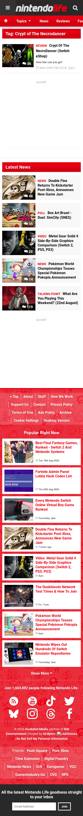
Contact (39, 404)
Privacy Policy (61, 404)
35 (30, 224)
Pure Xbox (60, 751)
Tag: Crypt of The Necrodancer (36, 33)
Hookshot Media (36, 729)
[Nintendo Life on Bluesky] (14, 714)
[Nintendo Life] (41, 8)
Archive (66, 412)
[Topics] (7, 8)
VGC (72, 767)
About (28, 396)
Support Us (20, 404)
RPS (65, 775)
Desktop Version (57, 420)
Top (15, 396)
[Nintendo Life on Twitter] (69, 702)
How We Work (62, 396)
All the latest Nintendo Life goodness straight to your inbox (41, 794)
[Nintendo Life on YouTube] (32, 702)
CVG (53, 775)
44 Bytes (49, 734)
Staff (42, 396)
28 (30, 252)
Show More (40, 673)
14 (30, 279)
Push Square (37, 751)
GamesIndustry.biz (30, 775)
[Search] (75, 8)
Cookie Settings (26, 420)
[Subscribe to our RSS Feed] (14, 702)
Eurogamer (56, 767)
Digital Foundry (56, 759)
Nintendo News (19, 767)
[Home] (6, 21)
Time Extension (27, 759)
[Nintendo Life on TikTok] (51, 702)
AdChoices (69, 734)
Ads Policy (46, 412)
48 (30, 196)
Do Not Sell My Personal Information (42, 739)
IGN (39, 767)
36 (28, 64)
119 (29, 307)
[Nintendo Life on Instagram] (32, 714)
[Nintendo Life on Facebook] (69, 714)
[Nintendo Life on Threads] (51, 714)
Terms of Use (22, 412)
